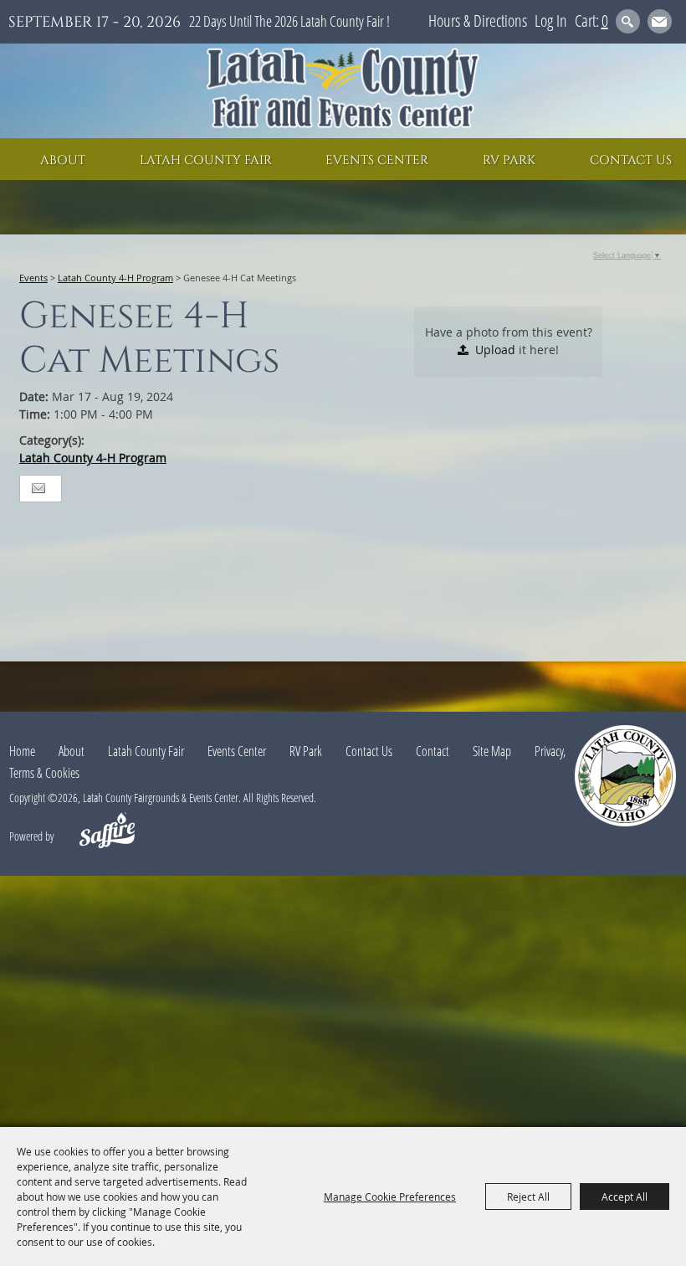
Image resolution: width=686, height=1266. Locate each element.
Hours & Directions (477, 20)
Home (22, 751)
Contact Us (631, 160)
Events (33, 277)
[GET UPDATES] (660, 24)
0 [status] (605, 20)
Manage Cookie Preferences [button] (390, 1196)
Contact (432, 751)
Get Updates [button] (660, 21)
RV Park (509, 160)
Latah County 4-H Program (115, 277)
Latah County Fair (206, 160)
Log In (551, 20)
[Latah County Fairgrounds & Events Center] (343, 91)
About (62, 160)
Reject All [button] (528, 1196)
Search (628, 21)
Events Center (376, 160)
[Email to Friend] (38, 489)
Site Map (492, 751)
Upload (495, 350)
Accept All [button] (625, 1196)
